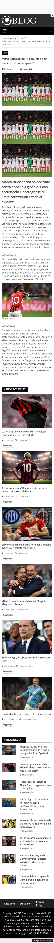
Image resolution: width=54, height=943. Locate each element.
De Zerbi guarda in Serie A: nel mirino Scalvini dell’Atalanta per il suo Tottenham (34, 804)
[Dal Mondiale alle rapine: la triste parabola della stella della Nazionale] (9, 879)
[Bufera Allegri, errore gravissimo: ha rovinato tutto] (27, 637)
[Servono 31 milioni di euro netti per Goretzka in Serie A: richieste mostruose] (27, 524)
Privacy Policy (40, 903)
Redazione (9, 903)
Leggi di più (8, 445)
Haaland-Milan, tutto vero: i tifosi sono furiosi (26, 714)
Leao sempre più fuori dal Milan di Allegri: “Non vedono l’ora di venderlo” (24, 433)
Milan (5, 52)
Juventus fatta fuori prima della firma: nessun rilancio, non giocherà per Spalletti (35, 750)
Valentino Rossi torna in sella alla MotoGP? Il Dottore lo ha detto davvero (35, 824)
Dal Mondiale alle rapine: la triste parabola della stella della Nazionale (34, 880)
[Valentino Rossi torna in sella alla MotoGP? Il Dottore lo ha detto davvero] (9, 823)
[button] (51, 31)
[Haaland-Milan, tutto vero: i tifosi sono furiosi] (27, 693)
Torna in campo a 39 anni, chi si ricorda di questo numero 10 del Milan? (24, 490)
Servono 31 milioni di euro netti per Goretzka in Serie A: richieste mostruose (26, 546)
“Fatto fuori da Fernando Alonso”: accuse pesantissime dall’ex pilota (36, 785)
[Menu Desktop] (4, 31)
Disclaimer (26, 903)
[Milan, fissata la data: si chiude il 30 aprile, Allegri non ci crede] (27, 580)
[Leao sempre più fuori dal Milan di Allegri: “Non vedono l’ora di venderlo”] (27, 411)
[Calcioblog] (19, 20)
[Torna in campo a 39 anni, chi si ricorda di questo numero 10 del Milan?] (27, 467)
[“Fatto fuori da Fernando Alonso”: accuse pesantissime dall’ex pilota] (9, 785)
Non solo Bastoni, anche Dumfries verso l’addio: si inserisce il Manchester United (33, 860)
